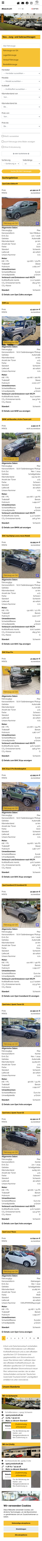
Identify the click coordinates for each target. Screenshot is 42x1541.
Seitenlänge (27, 160)
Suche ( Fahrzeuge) (21, 171)
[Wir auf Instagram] (31, 2)
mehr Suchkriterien (21, 154)
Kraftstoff (5, 86)
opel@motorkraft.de (14, 1415)
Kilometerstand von (10, 94)
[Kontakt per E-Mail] (22, 2)
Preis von (5, 113)
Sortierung (6, 160)
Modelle (5, 78)
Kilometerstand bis (9, 103)
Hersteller (6, 70)
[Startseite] (18, 2)
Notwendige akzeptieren (21, 1523)
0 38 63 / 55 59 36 (13, 1466)
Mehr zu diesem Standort (16, 1421)
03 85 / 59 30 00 (13, 1418)
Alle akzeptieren (21, 1535)
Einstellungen (21, 1529)
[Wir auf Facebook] (27, 2)
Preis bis (5, 123)
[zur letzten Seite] (38, 1338)
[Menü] (3, 2)
